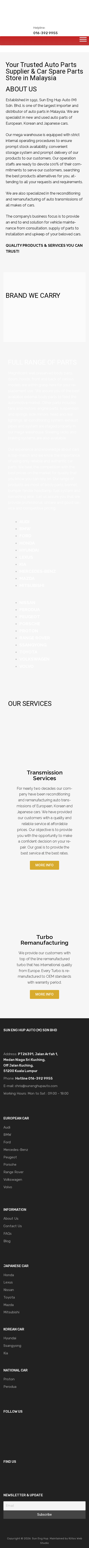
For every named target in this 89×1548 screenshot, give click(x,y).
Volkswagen (12, 1180)
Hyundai (9, 1338)
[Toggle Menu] (83, 40)
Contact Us (12, 1226)
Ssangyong (12, 1346)
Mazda (8, 1305)
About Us (10, 1218)
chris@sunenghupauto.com (36, 1086)
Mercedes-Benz (15, 1150)
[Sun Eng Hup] (44, 15)
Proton (9, 1379)
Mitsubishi (11, 1312)
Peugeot (10, 1157)
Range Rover (13, 1172)
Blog (6, 1241)
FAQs (7, 1234)
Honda (8, 1275)
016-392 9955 (44, 33)
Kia (5, 1353)
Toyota (9, 1297)
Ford (7, 1142)
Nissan (8, 1290)
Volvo (7, 1187)
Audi (6, 1127)
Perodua (9, 1387)
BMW (7, 1135)
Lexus (8, 1282)
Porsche (9, 1164)
